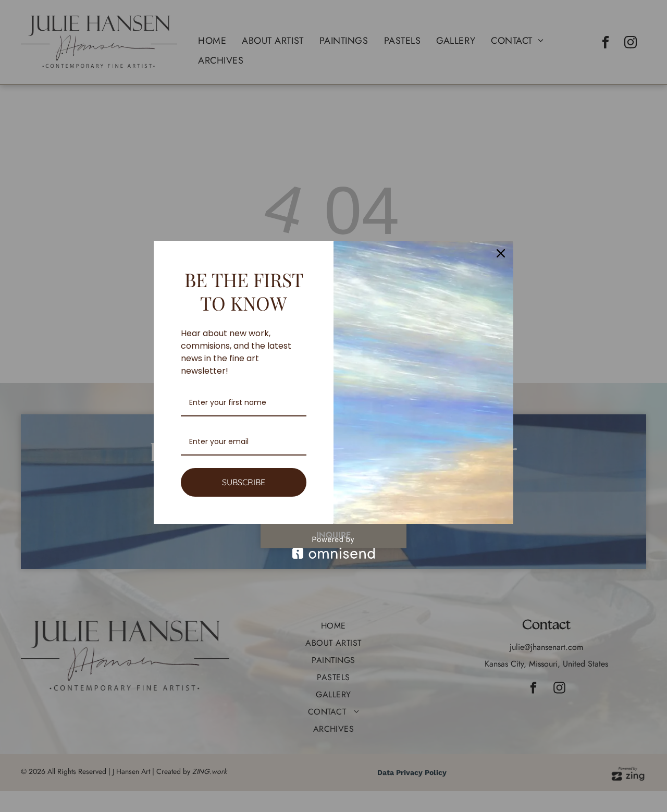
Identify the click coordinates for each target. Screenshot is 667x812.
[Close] (500, 253)
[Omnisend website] (333, 547)
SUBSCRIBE (243, 482)
